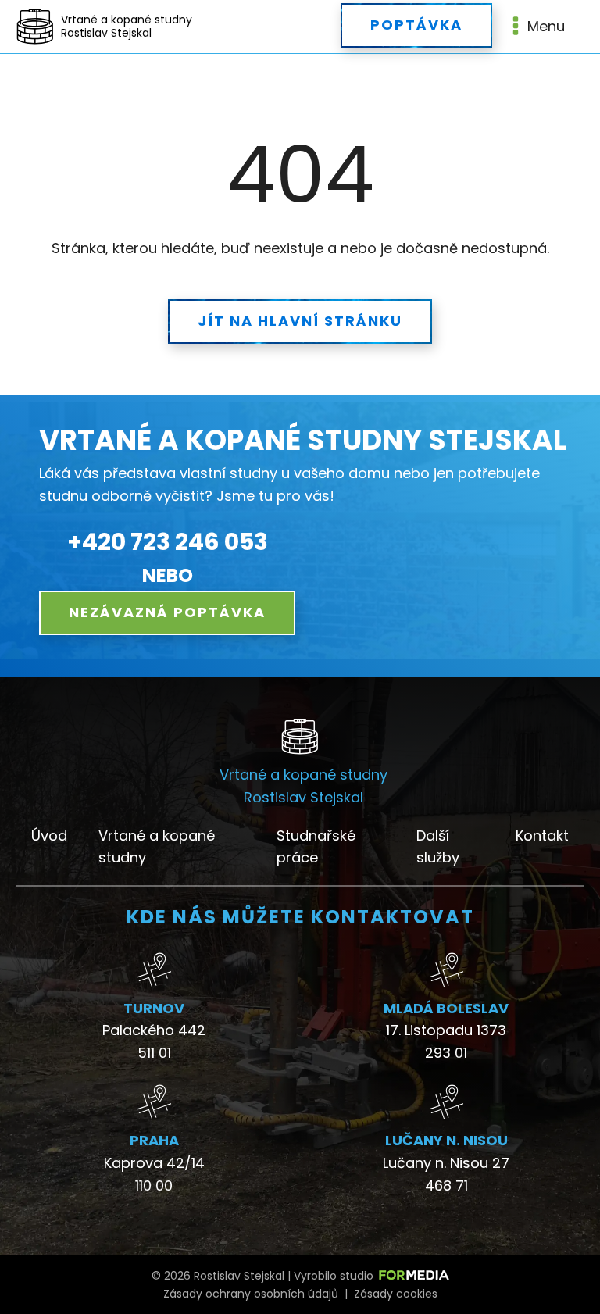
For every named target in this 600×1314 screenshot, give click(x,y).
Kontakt (542, 835)
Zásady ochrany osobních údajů (250, 1294)
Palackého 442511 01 (153, 1041)
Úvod (49, 835)
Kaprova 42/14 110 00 (154, 1174)
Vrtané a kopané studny (156, 847)
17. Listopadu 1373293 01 (446, 1041)
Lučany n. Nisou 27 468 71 (446, 1174)
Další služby (437, 847)
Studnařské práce (316, 847)
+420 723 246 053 (167, 542)
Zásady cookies (396, 1294)
